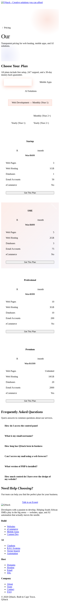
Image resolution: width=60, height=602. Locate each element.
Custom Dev (13, 534)
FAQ (9, 592)
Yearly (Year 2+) (41, 123)
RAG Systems (13, 548)
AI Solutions (31, 91)
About (10, 584)
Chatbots (11, 545)
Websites (11, 526)
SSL (9, 573)
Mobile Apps (46, 82)
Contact (10, 589)
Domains (11, 565)
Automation (12, 553)
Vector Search (13, 551)
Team (9, 586)
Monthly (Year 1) (17, 116)
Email (9, 570)
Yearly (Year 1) (18, 123)
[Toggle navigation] (4, 6)
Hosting (10, 567)
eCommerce (12, 529)
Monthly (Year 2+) (42, 116)
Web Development (18, 82)
